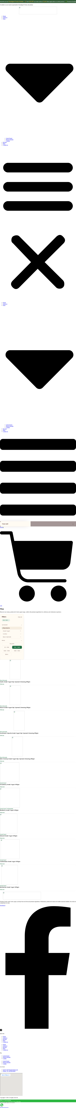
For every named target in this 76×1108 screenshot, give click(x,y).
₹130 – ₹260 (17, 647)
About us (5, 17)
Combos (8, 141)
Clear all (20, 617)
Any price (12, 643)
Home (4, 16)
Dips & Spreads (9, 139)
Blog (4, 143)
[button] (38, 224)
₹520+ (6, 654)
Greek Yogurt (9, 138)
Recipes (5, 142)
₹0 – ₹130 (6, 647)
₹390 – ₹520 (17, 651)
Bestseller (10, 808)
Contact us (5, 145)
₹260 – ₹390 (7, 651)
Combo (4, 1058)
